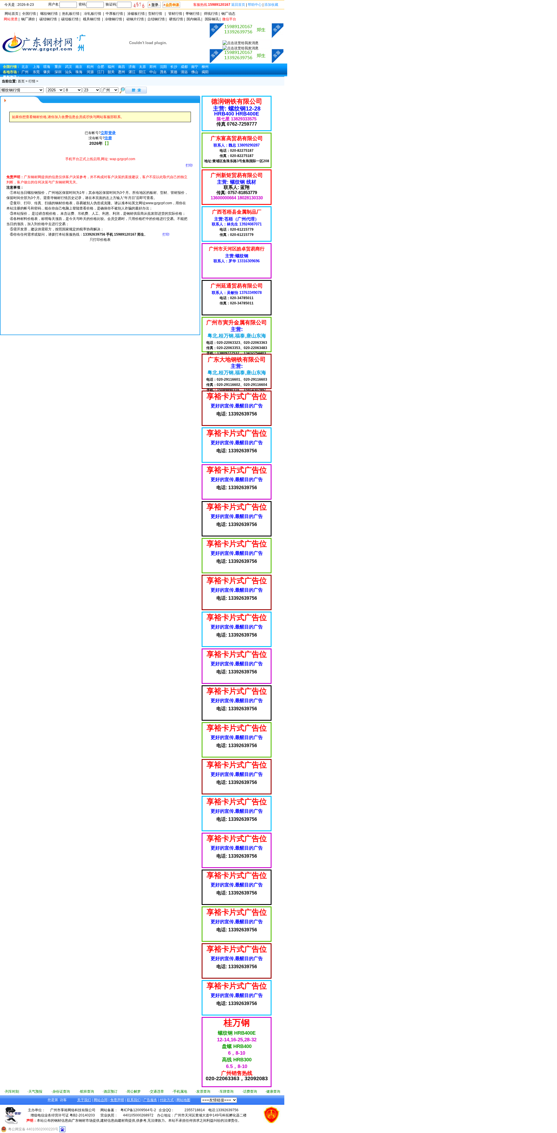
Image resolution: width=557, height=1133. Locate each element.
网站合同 (101, 1100)
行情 (31, 81)
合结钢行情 (156, 19)
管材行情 (175, 14)
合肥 (100, 67)
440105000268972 (138, 1115)
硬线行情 (176, 19)
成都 (184, 67)
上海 (36, 67)
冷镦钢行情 (113, 19)
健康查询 (273, 1091)
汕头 (68, 72)
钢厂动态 (228, 14)
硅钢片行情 (135, 19)
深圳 (58, 72)
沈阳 (163, 67)
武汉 (68, 67)
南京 (78, 67)
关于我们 (84, 1100)
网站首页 (12, 14)
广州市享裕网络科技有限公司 (72, 1110)
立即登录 (108, 133)
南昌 (121, 67)
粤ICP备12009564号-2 (138, 1110)
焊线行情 (211, 14)
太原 (142, 67)
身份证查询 (61, 1091)
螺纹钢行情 (49, 14)
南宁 (194, 67)
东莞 (36, 72)
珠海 (78, 72)
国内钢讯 (193, 19)
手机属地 (180, 1091)
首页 (21, 81)
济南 (132, 67)
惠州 (121, 72)
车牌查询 (227, 1091)
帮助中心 (255, 5)
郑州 (152, 67)
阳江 (142, 72)
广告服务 (150, 1100)
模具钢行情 (91, 19)
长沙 (173, 67)
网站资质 (11, 19)
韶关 (111, 72)
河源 (90, 72)
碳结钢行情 (48, 19)
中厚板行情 (114, 14)
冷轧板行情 (92, 14)
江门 (100, 72)
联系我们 (134, 1100)
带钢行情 (193, 14)
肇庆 (46, 72)
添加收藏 (271, 5)
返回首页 (238, 5)
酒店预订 (110, 1091)
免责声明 (117, 1100)
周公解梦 (134, 1091)
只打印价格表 (100, 240)
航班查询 (87, 1091)
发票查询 (203, 1091)
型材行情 (155, 14)
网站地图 (183, 1100)
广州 (24, 72)
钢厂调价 (28, 19)
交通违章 (157, 1091)
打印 (189, 165)
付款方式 (167, 1100)
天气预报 (35, 1091)
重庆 (58, 67)
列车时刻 (12, 1091)
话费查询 (250, 1091)
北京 (24, 67)
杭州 (90, 67)
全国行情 (29, 14)
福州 (111, 67)
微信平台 (229, 19)
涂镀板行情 (136, 14)
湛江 (132, 72)
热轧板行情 (70, 14)
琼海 (46, 67)
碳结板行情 (70, 19)
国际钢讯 (212, 19)
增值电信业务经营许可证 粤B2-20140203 (62, 1115)
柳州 (205, 67)
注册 (108, 138)
